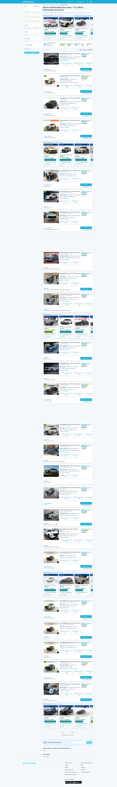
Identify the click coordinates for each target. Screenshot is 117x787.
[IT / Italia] (91, 1)
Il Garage (83, 767)
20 (72, 732)
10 (70, 732)
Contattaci (83, 769)
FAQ (82, 765)
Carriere (67, 765)
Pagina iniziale (46, 4)
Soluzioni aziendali (85, 772)
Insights (66, 767)
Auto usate (52, 4)
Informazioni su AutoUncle (86, 762)
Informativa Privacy (69, 769)
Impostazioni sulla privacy (70, 774)
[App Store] (77, 782)
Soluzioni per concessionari (71, 772)
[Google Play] (69, 782)
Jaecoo (57, 4)
